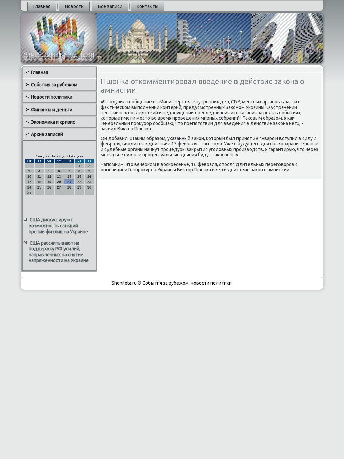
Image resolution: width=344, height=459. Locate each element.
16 (89, 176)
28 (69, 187)
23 (89, 182)
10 (29, 176)
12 (49, 176)
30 (89, 187)
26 (49, 187)
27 (59, 187)
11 (39, 176)
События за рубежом (54, 84)
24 (29, 187)
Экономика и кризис (53, 122)
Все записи (110, 6)
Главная (41, 6)
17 (29, 182)
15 (79, 176)
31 (29, 193)
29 (79, 187)
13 (59, 176)
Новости (74, 6)
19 (49, 182)
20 (59, 182)
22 (79, 182)
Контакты (147, 6)
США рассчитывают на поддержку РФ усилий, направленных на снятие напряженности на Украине (59, 251)
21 (69, 182)
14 (69, 176)
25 (39, 187)
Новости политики (51, 97)
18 (39, 182)
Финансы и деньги (51, 109)
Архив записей (47, 134)
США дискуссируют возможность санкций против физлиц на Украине (58, 225)
